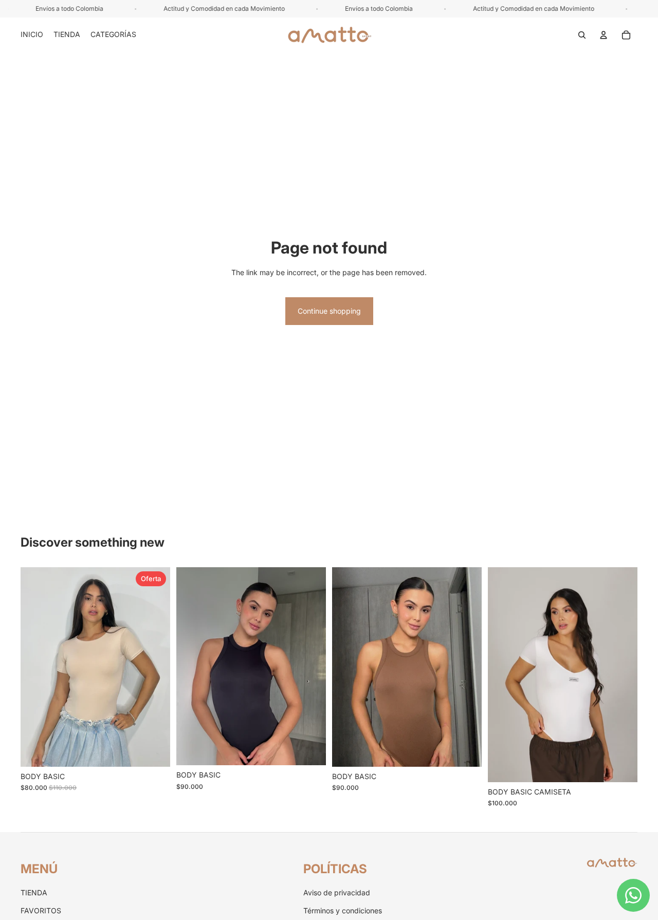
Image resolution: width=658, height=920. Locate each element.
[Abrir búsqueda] (582, 35)
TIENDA (34, 892)
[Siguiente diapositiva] (154, 667)
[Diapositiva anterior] (36, 667)
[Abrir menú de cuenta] (603, 35)
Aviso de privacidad (336, 892)
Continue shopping (329, 310)
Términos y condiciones (342, 910)
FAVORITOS (41, 910)
